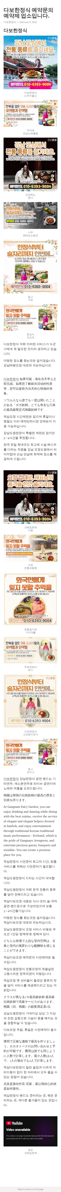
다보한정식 (11, 379)
